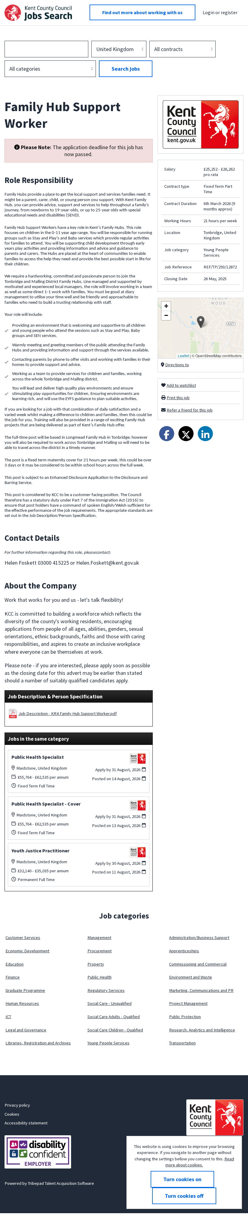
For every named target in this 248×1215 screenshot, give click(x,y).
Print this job (178, 397)
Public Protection (185, 1016)
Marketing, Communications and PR (201, 990)
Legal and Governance (25, 1030)
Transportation (182, 1043)
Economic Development (27, 951)
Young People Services (108, 1043)
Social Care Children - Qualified (115, 1030)
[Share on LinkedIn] (205, 433)
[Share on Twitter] (186, 433)
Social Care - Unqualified (109, 1003)
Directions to (177, 364)
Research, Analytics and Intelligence (202, 1030)
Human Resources (22, 1003)
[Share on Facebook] (166, 433)
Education (14, 964)
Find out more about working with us (142, 12)
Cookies (12, 1114)
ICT (8, 1016)
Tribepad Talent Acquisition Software (61, 1183)
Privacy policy (17, 1105)
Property (95, 964)
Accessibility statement (26, 1123)
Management (99, 937)
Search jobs (126, 68)
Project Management (188, 1003)
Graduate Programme (25, 990)
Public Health (99, 977)
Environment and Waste (190, 977)
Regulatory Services (106, 990)
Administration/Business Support (199, 937)
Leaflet (183, 355)
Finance (12, 977)
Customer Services (22, 937)
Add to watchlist (181, 385)
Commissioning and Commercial (198, 964)
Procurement (99, 951)
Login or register (220, 12)
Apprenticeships (184, 951)
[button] (200, 322)
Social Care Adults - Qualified (113, 1016)
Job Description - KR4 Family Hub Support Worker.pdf (67, 713)
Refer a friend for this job (190, 410)
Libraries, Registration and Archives (38, 1043)
